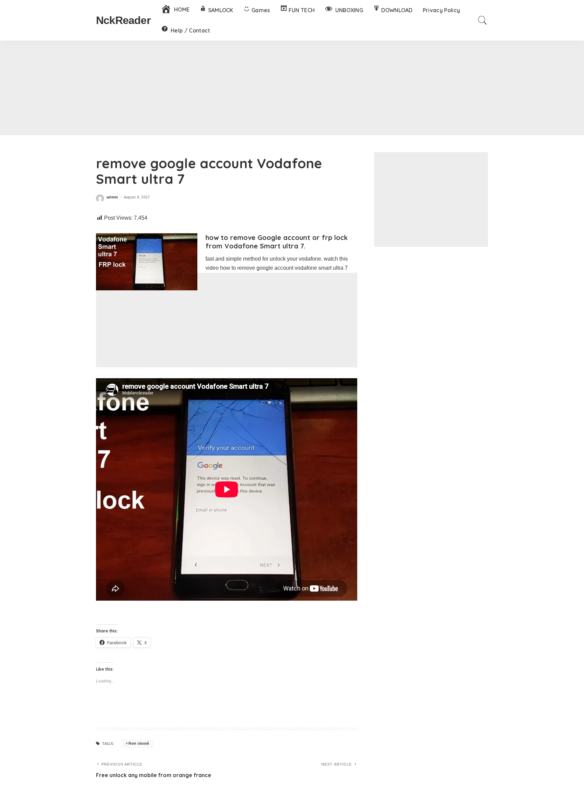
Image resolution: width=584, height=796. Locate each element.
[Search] (482, 20)
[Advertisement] (292, 88)
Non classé (138, 743)
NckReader (123, 20)
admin (112, 197)
